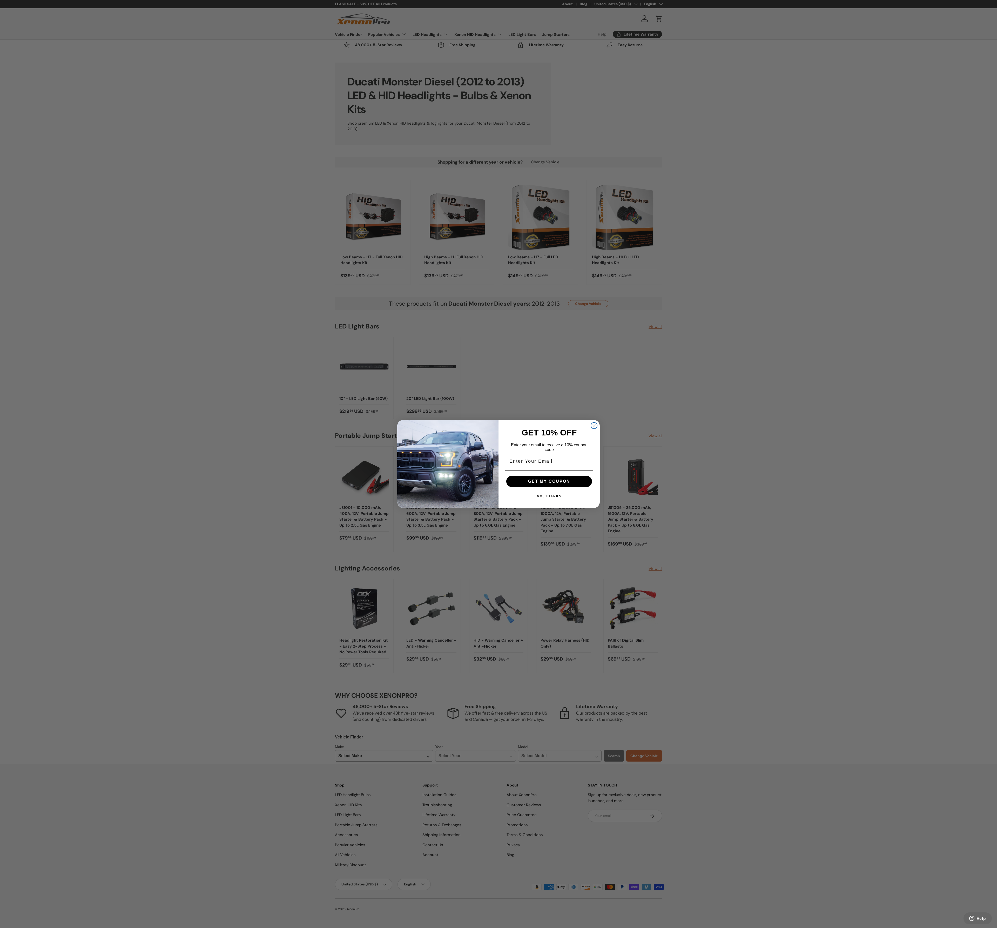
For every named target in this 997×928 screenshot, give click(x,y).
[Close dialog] (594, 425)
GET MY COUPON (549, 481)
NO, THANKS (549, 496)
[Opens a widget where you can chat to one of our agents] (977, 918)
